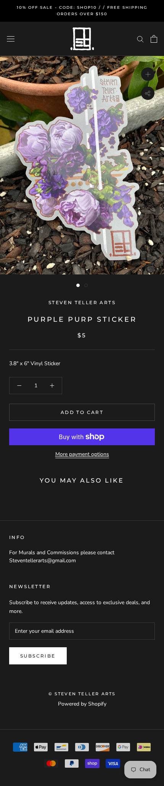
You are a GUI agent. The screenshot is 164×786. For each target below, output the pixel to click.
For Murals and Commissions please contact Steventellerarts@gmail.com (61, 556)
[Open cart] (154, 39)
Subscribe (38, 656)
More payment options (82, 454)
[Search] (140, 38)
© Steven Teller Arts (82, 693)
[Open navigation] (10, 39)
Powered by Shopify (82, 703)
